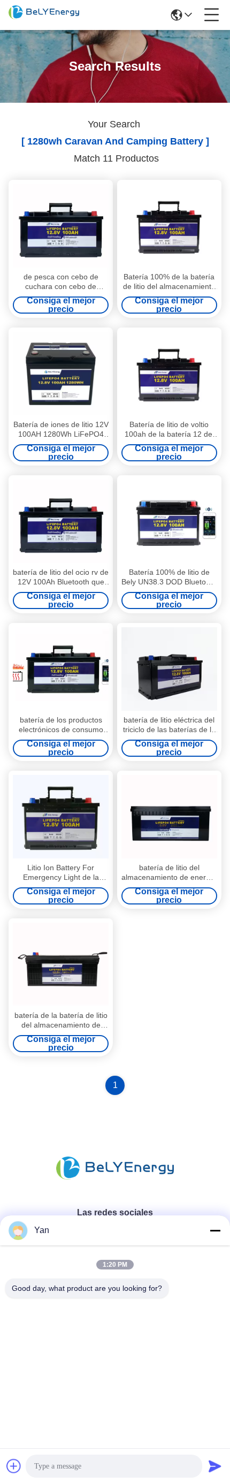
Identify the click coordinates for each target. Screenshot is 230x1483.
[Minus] (215, 1230)
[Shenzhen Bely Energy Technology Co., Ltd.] (44, 15)
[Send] (215, 1466)
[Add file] (13, 1466)
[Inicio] (115, 1180)
